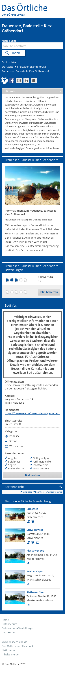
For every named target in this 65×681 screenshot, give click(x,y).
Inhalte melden (11, 654)
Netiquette (8, 650)
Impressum (9, 632)
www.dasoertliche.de (14, 642)
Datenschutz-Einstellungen (18, 628)
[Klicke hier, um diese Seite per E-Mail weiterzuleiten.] (19, 80)
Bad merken (32, 475)
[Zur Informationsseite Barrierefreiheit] (4, 80)
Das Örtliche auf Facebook (17, 646)
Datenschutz (9, 624)
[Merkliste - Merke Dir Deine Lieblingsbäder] (34, 80)
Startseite (7, 66)
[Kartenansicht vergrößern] (60, 486)
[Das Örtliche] (26, 5)
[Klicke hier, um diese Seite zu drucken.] (26, 80)
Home (5, 620)
